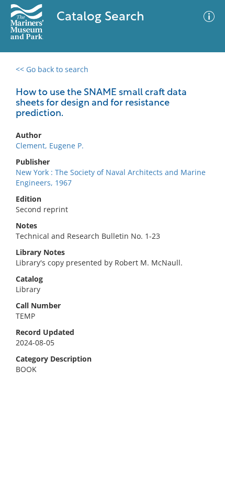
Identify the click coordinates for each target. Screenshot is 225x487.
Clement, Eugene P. (50, 145)
